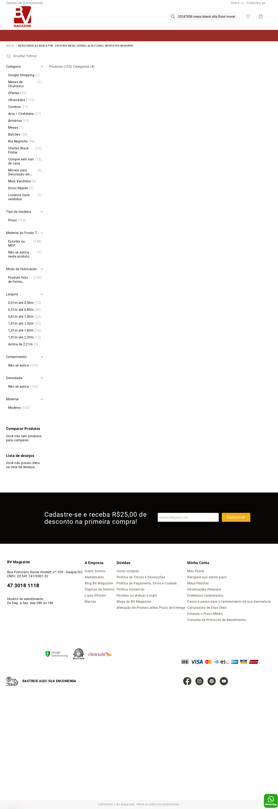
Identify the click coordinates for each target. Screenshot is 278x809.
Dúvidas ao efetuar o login (137, 595)
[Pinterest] (212, 681)
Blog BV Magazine (99, 583)
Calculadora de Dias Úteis (207, 608)
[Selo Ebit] (81, 654)
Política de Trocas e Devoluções (141, 577)
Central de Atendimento (24, 3)
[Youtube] (224, 681)
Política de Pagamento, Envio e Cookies (147, 583)
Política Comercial (130, 589)
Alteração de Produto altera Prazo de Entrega (151, 608)
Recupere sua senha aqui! (207, 577)
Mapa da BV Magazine (134, 601)
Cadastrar (236, 517)
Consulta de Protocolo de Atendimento (216, 620)
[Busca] (173, 16)
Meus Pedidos (198, 583)
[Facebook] (187, 681)
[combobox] (202, 16)
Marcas (90, 601)
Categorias (84, 67)
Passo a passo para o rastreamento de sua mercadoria (229, 601)
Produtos (60, 67)
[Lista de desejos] (248, 16)
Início (10, 45)
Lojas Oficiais (95, 595)
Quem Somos (95, 571)
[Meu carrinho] (261, 16)
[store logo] (22, 16)
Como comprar (128, 571)
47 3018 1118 (23, 585)
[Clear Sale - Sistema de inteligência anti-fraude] (103, 654)
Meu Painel (195, 571)
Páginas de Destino (99, 589)
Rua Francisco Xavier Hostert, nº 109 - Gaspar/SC (45, 572)
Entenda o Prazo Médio (205, 614)
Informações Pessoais (204, 589)
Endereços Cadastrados (205, 595)
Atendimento (94, 577)
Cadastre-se (255, 3)
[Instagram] (199, 681)
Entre (235, 3)
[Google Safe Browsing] (58, 654)
